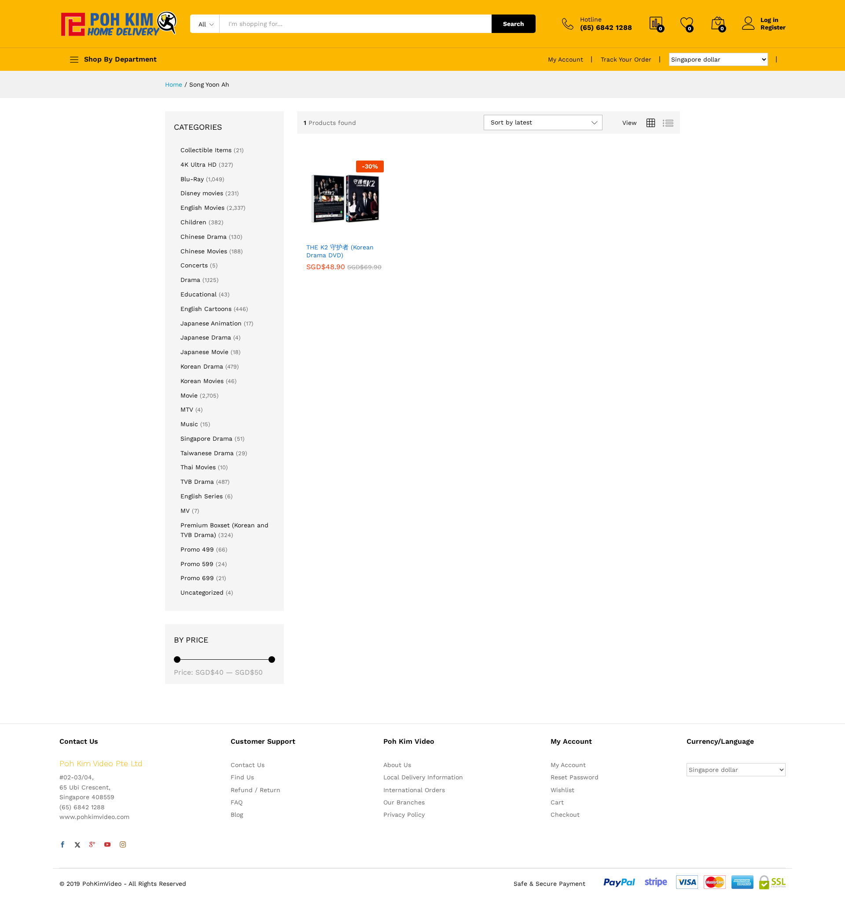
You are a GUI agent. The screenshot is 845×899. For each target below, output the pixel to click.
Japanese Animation (211, 323)
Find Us (242, 777)
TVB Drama (197, 481)
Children (193, 222)
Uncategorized (202, 592)
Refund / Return (255, 789)
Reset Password (575, 777)
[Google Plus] (92, 845)
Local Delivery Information (423, 777)
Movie (189, 395)
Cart (557, 802)
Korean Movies (202, 380)
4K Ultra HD (198, 164)
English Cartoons (205, 308)
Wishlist (562, 789)
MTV (186, 409)
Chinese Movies (203, 251)
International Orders (414, 789)
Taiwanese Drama (207, 453)
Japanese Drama (205, 337)
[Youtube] (107, 845)
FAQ (236, 802)
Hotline (591, 19)
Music (189, 424)
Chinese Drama (203, 236)
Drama (190, 279)
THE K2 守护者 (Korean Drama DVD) (340, 251)
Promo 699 (197, 577)
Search (513, 23)
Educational (198, 294)
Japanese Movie (204, 351)
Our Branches (404, 802)
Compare (375, 232)
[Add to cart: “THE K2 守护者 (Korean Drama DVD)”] (314, 232)
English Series (201, 496)
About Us (397, 764)
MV (185, 510)
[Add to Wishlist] (355, 232)
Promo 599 (196, 563)
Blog (237, 814)
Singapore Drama (206, 438)
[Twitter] (77, 845)
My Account (565, 59)
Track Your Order (626, 59)
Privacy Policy (404, 814)
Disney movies (201, 193)
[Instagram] (123, 845)
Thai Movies (198, 467)
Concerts (194, 265)
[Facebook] (62, 845)
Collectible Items (205, 149)
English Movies (202, 207)
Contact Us (248, 764)
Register (773, 27)
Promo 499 (197, 549)
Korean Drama (201, 366)
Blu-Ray (192, 179)
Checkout (565, 814)
